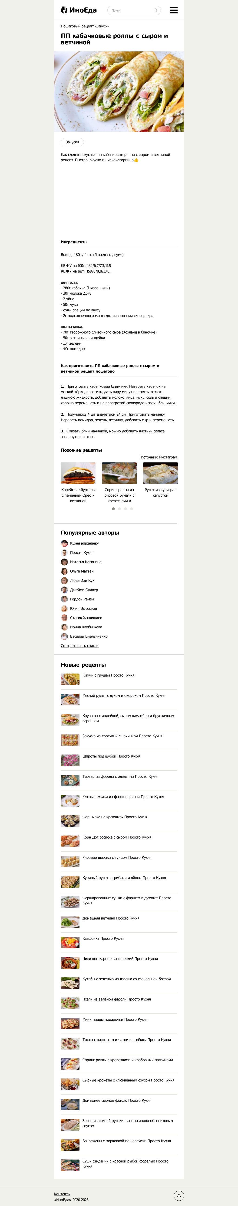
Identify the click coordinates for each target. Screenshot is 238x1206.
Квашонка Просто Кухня (103, 938)
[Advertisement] (119, 201)
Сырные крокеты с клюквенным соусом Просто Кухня (128, 1080)
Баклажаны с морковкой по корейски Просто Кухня (127, 1141)
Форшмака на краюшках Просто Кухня (115, 817)
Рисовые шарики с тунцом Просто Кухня (117, 857)
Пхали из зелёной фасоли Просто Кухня (117, 999)
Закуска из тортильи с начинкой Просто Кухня (122, 736)
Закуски (72, 142)
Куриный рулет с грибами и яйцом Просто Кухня (124, 878)
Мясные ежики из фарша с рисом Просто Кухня (123, 797)
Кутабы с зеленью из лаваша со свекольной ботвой (127, 979)
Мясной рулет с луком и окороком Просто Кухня (124, 695)
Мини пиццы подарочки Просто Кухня (115, 1019)
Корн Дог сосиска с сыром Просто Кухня (117, 837)
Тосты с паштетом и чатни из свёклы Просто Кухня (127, 1040)
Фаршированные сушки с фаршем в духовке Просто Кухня (127, 900)
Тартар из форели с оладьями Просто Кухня (120, 776)
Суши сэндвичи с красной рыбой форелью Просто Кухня (126, 1164)
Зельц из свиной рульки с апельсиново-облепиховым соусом (128, 1123)
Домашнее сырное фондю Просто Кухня (117, 1100)
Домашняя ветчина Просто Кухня (111, 918)
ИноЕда (83, 10)
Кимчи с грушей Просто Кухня (108, 675)
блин (86, 431)
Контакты (62, 1194)
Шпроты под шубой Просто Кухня (112, 756)
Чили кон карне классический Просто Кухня (120, 959)
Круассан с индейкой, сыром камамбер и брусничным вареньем (128, 718)
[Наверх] (179, 1196)
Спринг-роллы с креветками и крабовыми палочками (128, 1060)
